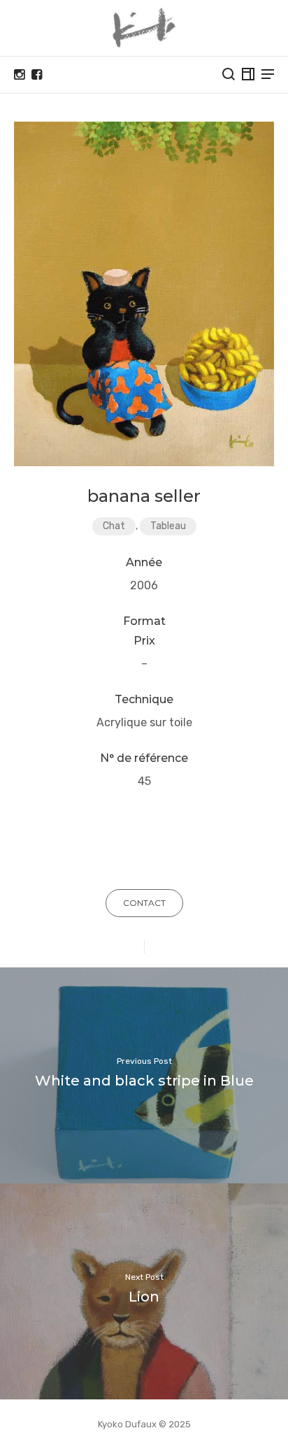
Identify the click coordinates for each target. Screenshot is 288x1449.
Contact (144, 902)
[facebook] (36, 75)
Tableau (168, 526)
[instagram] (19, 75)
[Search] (228, 74)
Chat (114, 526)
